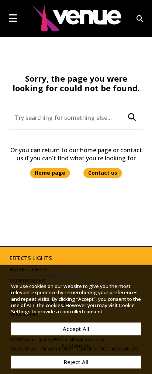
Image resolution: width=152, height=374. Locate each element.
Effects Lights (31, 257)
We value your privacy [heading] (47, 275)
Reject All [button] (76, 362)
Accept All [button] (76, 328)
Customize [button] (76, 345)
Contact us (102, 172)
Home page (50, 172)
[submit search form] (132, 117)
